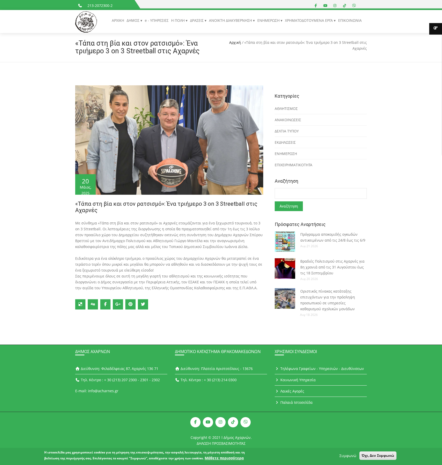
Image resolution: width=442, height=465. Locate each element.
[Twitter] (143, 304)
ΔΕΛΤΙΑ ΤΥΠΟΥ (287, 131)
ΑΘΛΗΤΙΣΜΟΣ (286, 108)
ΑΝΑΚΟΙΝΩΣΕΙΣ (288, 119)
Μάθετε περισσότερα (224, 458)
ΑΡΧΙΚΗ (118, 20)
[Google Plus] (118, 304)
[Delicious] (80, 304)
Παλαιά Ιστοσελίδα (296, 402)
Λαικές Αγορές (291, 391)
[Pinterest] (130, 304)
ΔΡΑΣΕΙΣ (197, 20)
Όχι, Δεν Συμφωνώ (378, 455)
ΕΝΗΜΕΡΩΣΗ (269, 20)
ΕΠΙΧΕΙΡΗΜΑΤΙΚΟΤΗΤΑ (293, 164)
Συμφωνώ (347, 455)
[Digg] (93, 304)
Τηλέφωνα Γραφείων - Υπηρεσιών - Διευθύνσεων (321, 368)
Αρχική (235, 42)
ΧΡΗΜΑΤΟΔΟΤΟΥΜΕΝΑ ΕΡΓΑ (309, 20)
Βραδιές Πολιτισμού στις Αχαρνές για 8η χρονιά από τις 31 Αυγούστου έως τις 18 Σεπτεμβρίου (332, 267)
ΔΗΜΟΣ (133, 20)
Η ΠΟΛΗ (178, 20)
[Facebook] (105, 304)
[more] (435, 29)
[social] (316, 5)
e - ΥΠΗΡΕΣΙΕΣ (157, 20)
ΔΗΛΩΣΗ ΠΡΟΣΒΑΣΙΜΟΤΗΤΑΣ (221, 443)
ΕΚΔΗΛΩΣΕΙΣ (285, 142)
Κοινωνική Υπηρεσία (297, 379)
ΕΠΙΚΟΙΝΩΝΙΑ (350, 20)
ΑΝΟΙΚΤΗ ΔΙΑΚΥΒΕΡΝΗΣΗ (231, 20)
